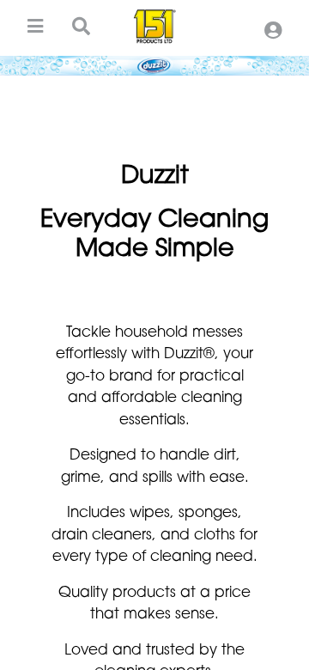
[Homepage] (154, 26)
